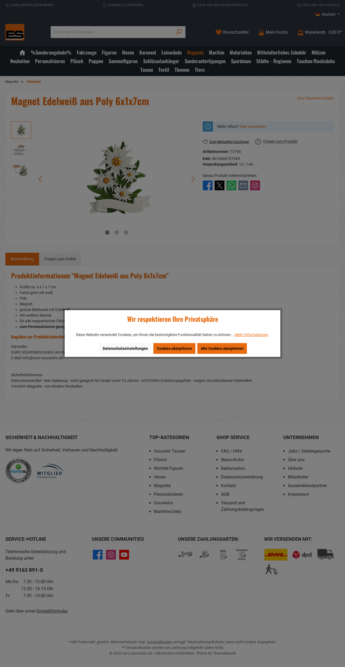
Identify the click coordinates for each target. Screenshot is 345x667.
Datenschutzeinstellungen (125, 348)
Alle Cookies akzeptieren (222, 348)
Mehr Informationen (251, 335)
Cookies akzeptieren (174, 348)
